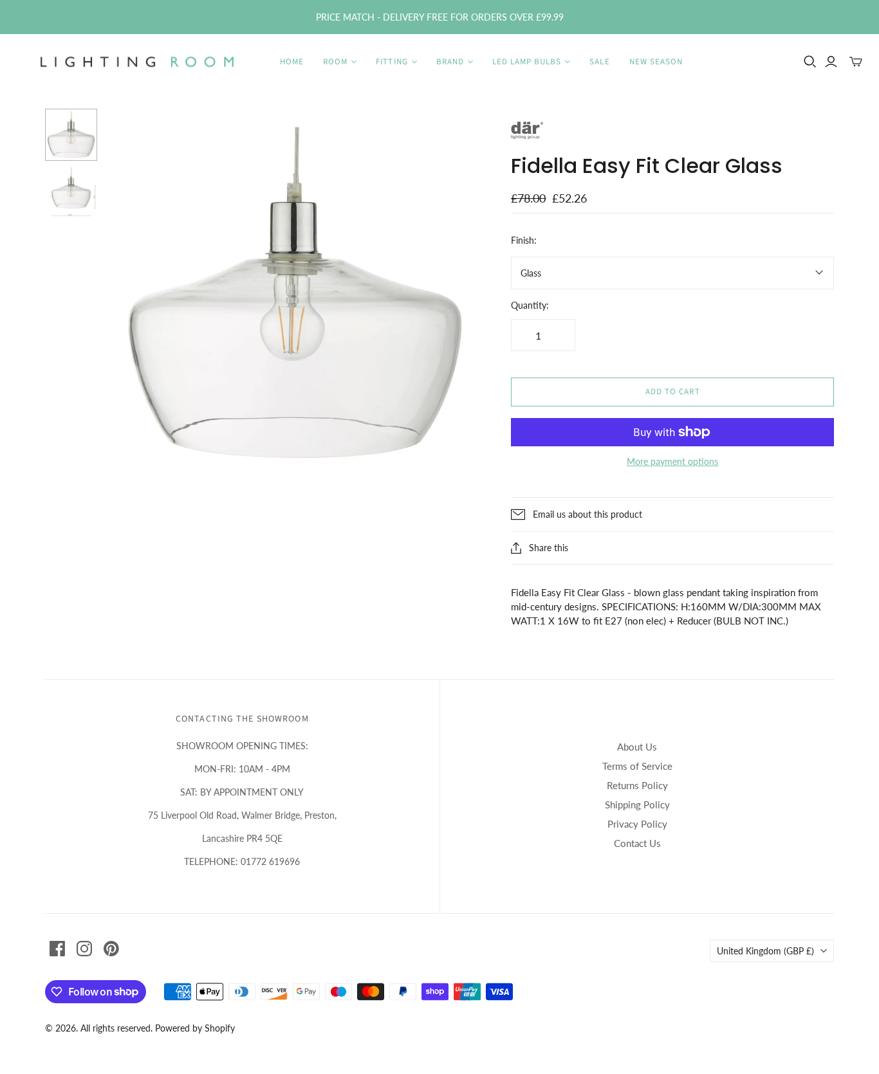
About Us (637, 746)
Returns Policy (637, 785)
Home (292, 62)
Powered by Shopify (195, 1028)
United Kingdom (765, 950)
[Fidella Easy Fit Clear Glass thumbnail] (71, 193)
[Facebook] (57, 948)
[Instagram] (84, 948)
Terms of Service (637, 766)
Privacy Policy (637, 824)
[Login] (831, 62)
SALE (599, 62)
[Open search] (810, 61)
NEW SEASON (656, 62)
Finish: (524, 240)
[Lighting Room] (138, 62)
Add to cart (672, 391)
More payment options (672, 461)
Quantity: (530, 305)
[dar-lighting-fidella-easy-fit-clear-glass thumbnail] (71, 135)
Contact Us (637, 843)
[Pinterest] (111, 948)
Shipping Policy (637, 804)
